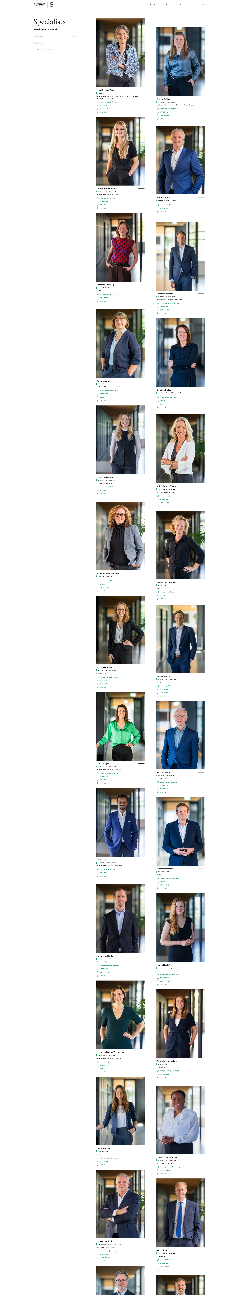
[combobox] (33, 36)
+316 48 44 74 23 (166, 1170)
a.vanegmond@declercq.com (110, 581)
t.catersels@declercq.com (169, 303)
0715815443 (104, 584)
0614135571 (104, 1068)
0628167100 (104, 780)
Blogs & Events (171, 5)
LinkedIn (103, 112)
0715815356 (164, 499)
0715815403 (164, 595)
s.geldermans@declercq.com (110, 677)
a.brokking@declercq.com (109, 294)
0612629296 (104, 684)
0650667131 (104, 109)
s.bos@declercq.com (107, 198)
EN (204, 5)
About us (183, 5)
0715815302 (164, 112)
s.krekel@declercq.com (168, 1260)
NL (199, 5)
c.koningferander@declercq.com (171, 1167)
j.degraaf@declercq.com (168, 686)
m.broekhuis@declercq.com (170, 205)
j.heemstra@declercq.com (169, 878)
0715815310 (104, 969)
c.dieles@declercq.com (168, 397)
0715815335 (164, 785)
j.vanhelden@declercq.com (109, 965)
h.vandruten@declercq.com (109, 487)
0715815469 (104, 1065)
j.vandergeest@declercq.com (170, 592)
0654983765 (164, 885)
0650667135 (104, 587)
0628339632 (164, 1266)
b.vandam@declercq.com (109, 390)
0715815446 (164, 401)
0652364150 (164, 115)
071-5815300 (104, 873)
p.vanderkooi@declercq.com (110, 1251)
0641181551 (164, 693)
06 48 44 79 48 (165, 981)
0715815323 (164, 882)
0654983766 (164, 502)
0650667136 (164, 310)
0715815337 (164, 1263)
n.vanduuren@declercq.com (170, 496)
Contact (193, 5)
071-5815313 (104, 490)
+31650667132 (105, 1257)
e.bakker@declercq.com (168, 109)
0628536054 (104, 972)
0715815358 (104, 201)
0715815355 (104, 394)
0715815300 (164, 208)
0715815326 (104, 776)
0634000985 (164, 404)
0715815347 (104, 105)
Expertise (153, 5)
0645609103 (104, 397)
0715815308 (164, 689)
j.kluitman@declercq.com (109, 1158)
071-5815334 (164, 1074)
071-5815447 (104, 298)
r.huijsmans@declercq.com (109, 1062)
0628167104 (104, 205)
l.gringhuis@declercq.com (109, 773)
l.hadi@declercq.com (107, 869)
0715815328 (104, 680)
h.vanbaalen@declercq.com (109, 102)
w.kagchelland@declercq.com (170, 1071)
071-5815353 (164, 978)
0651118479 (164, 789)
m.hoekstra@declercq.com (169, 974)
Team (162, 5)
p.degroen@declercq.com (169, 782)
